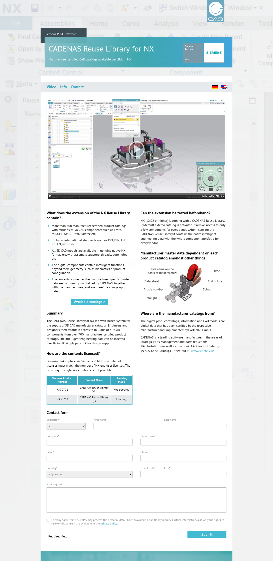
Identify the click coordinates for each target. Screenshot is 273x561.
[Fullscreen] (222, 195)
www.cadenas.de (202, 351)
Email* (50, 452)
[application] (136, 149)
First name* (100, 419)
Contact (77, 86)
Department (147, 436)
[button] (136, 149)
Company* (53, 436)
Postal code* (147, 468)
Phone (144, 452)
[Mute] (217, 195)
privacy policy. (109, 523)
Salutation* (53, 419)
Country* (52, 468)
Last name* (170, 419)
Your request (54, 484)
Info (63, 86)
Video (51, 86)
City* (167, 468)
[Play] (50, 195)
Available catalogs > (89, 301)
